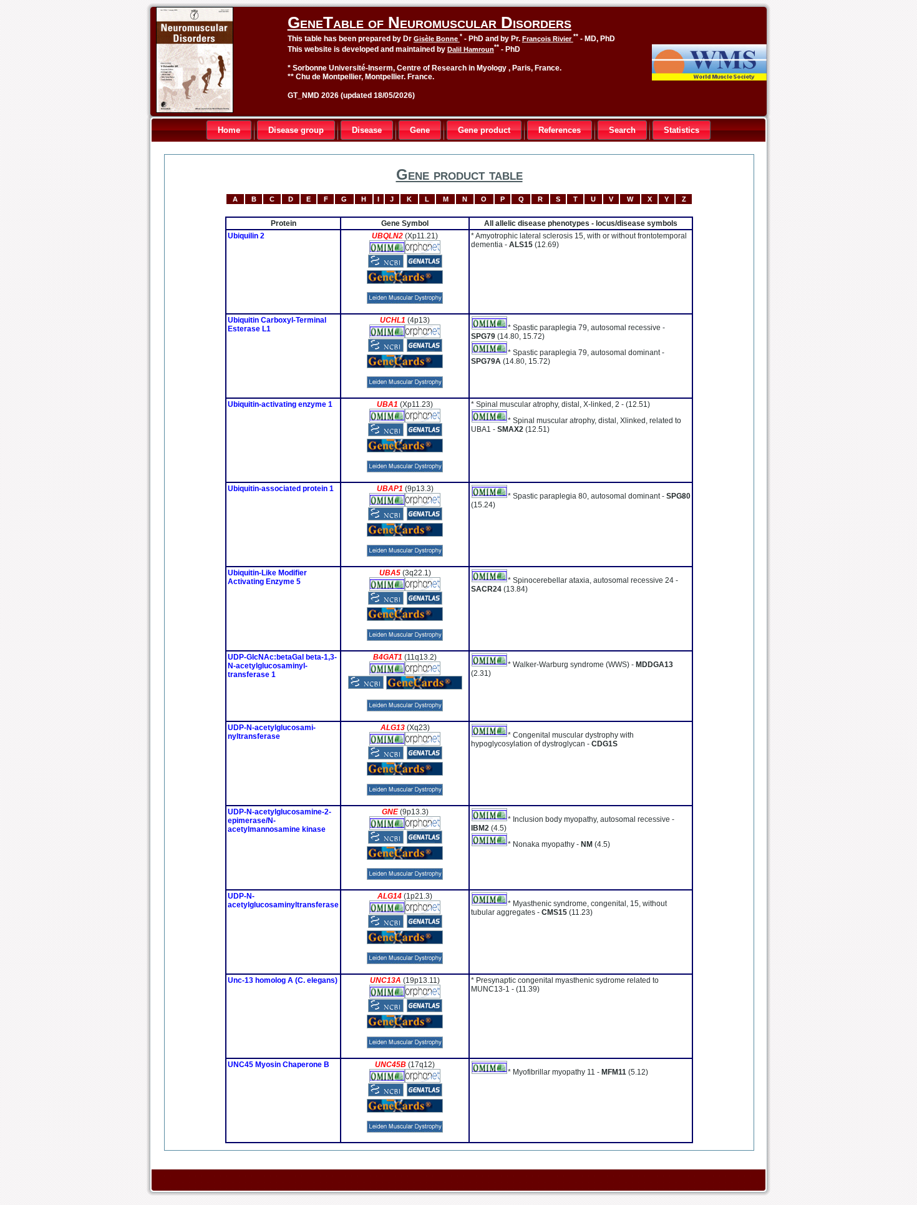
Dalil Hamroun (470, 49)
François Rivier (547, 38)
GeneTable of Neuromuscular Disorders (429, 22)
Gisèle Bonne (437, 38)
